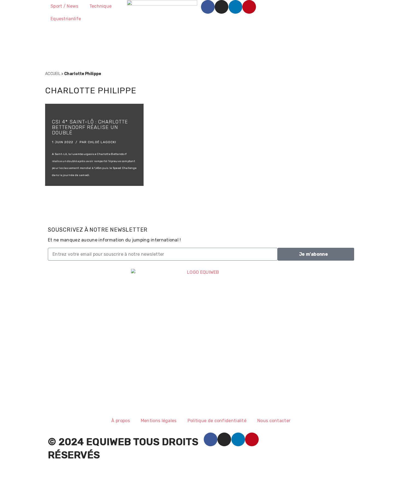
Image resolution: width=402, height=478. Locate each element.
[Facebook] (208, 7)
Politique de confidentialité (217, 420)
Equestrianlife (66, 18)
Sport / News (64, 6)
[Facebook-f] (210, 439)
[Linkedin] (235, 7)
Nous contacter (273, 420)
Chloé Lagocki (102, 142)
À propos (120, 420)
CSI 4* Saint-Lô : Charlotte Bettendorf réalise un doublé (90, 127)
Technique (100, 6)
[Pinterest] (249, 7)
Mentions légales (159, 420)
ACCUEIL (52, 73)
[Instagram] (221, 7)
